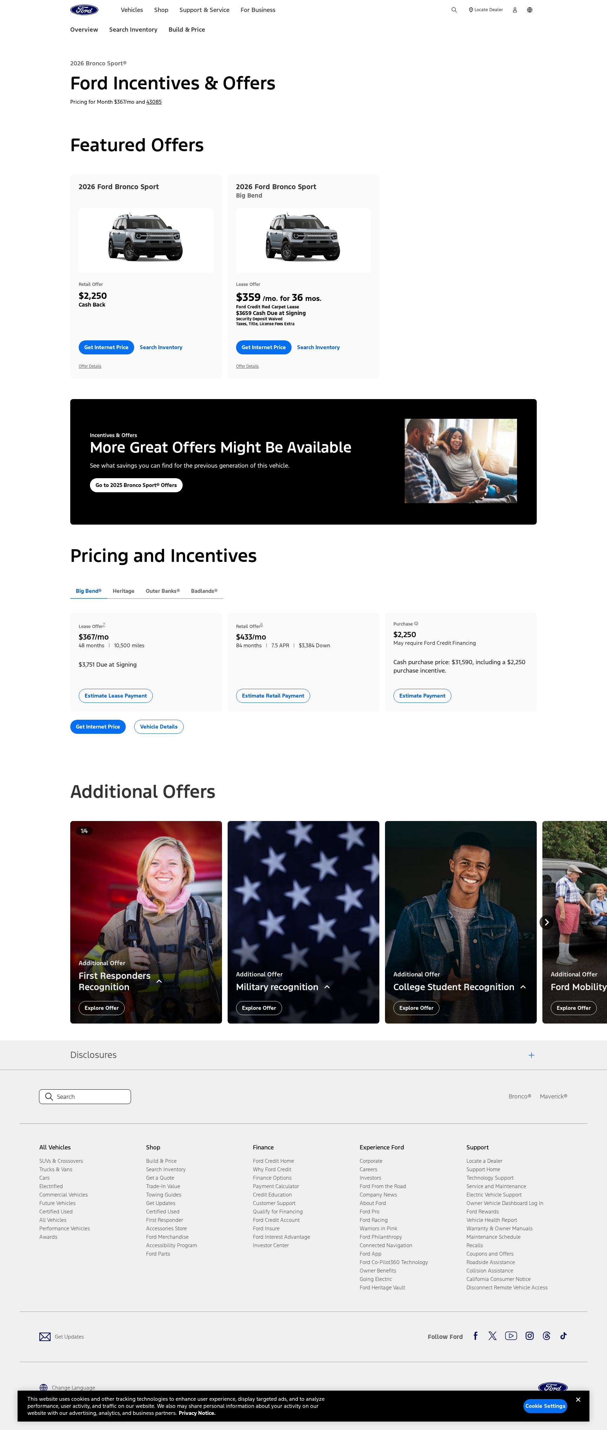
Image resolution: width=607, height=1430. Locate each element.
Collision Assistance (489, 1270)
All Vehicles (52, 1220)
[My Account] (515, 10)
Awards (48, 1236)
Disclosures (93, 1054)
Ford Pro (369, 1211)
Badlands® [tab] (204, 591)
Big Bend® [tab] (89, 591)
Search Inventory (133, 29)
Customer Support (274, 1203)
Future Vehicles (57, 1203)
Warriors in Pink (378, 1228)
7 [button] (104, 624)
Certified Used (56, 1211)
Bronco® (520, 1096)
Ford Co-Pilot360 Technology (394, 1262)
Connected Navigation (386, 1245)
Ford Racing (374, 1220)
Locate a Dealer (484, 1161)
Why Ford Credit (272, 1169)
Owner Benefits (378, 1270)
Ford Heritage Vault (382, 1287)
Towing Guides (163, 1194)
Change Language (73, 1387)
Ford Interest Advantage (281, 1236)
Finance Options (272, 1177)
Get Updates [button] (160, 1203)
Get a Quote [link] (160, 1177)
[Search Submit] (454, 9)
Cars (44, 1177)
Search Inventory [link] (166, 1169)
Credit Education (272, 1194)
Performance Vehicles (64, 1228)
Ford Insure (266, 1228)
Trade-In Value (163, 1186)
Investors (370, 1177)
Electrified (51, 1186)
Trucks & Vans (55, 1169)
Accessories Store (166, 1228)
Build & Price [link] (161, 1161)
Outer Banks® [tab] (163, 591)
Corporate (371, 1161)
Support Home (483, 1169)
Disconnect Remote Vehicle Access (507, 1287)
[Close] (578, 1405)
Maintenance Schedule (493, 1236)
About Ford (373, 1203)
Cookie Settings (546, 1406)
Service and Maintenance (496, 1186)
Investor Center (271, 1245)
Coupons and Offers (490, 1253)
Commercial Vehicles (63, 1194)
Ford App (370, 1253)
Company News (378, 1194)
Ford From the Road (383, 1186)
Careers (368, 1169)
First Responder (164, 1220)
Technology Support (490, 1177)
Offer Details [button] (90, 366)
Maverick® (554, 1096)
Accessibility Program (171, 1245)
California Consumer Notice (498, 1279)
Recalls (474, 1245)
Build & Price (187, 29)
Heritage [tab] (124, 591)
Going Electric (376, 1279)
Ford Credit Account (276, 1220)
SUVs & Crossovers (61, 1161)
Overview (84, 29)
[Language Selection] (530, 10)
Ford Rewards (482, 1211)
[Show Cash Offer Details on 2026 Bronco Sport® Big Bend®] (416, 623)
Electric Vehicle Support (494, 1194)
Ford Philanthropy (381, 1236)
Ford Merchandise (167, 1236)
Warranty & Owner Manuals (499, 1228)
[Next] (547, 922)
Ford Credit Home (273, 1161)
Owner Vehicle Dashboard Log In (504, 1203)
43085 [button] (154, 101)
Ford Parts (158, 1253)
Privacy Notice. (197, 1413)
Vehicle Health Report (491, 1220)
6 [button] (261, 624)
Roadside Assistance (490, 1262)
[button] (106, 347)
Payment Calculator (276, 1186)
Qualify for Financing (278, 1211)
